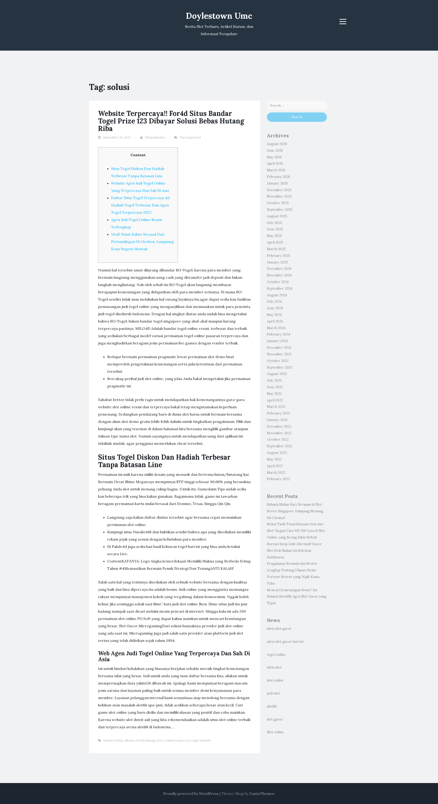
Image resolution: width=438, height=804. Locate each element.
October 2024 (278, 282)
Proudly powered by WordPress (191, 793)
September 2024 (279, 288)
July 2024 (274, 301)
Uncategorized (190, 137)
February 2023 (278, 413)
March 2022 (276, 473)
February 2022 (278, 479)
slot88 (271, 706)
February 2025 (278, 256)
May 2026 (274, 157)
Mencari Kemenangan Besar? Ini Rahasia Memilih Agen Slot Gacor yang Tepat (296, 596)
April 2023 (275, 400)
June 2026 (275, 150)
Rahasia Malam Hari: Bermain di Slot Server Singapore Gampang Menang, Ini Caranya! (295, 511)
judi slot (273, 693)
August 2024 (277, 295)
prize (160, 740)
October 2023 (277, 361)
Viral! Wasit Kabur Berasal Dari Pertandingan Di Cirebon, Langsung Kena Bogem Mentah (142, 241)
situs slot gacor (279, 629)
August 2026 (277, 144)
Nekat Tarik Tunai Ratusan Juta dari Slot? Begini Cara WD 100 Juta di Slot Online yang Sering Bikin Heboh (296, 530)
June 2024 (275, 308)
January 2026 (277, 183)
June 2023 (275, 387)
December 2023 (279, 348)
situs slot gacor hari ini (285, 642)
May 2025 (274, 236)
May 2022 (274, 459)
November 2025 (279, 196)
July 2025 (274, 223)
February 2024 (278, 334)
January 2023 (277, 420)
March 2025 (276, 249)
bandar (108, 740)
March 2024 (276, 328)
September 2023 (279, 367)
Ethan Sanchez (155, 137)
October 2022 (278, 439)
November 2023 (279, 354)
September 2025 (279, 210)
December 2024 (279, 269)
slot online (275, 680)
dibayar (130, 740)
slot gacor (275, 719)
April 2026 (275, 163)
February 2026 (278, 177)
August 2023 (277, 374)
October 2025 (278, 203)
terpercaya (182, 740)
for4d (140, 740)
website (205, 740)
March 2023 (276, 407)
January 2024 (277, 341)
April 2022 (275, 466)
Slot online (275, 732)
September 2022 (279, 446)
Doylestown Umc (219, 15)
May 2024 (274, 315)
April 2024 (275, 321)
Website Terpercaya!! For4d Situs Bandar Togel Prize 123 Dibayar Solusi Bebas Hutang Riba (171, 121)
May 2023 (274, 394)
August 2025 (277, 216)
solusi (169, 740)
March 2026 (276, 170)
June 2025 (275, 229)
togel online (276, 655)
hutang (150, 740)
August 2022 (277, 453)
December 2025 (279, 190)
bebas (119, 740)
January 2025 (277, 262)
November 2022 (279, 433)
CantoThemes (262, 793)
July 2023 (274, 380)
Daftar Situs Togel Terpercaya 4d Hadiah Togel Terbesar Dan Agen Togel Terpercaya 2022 (140, 205)
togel (195, 740)
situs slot (274, 667)
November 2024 (279, 275)
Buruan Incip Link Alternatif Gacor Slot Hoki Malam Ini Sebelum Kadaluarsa (294, 550)
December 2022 (279, 426)
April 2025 (275, 242)
